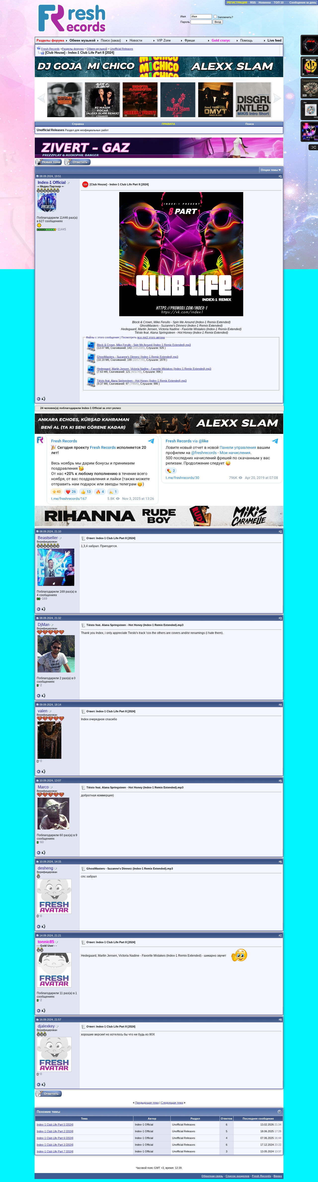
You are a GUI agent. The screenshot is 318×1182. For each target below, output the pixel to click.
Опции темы (269, 169)
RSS (253, 2)
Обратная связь (212, 1176)
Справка (78, 123)
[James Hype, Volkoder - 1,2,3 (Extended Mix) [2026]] (215, 116)
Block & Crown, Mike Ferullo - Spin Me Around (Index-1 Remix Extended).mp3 (144, 344)
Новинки (265, 2)
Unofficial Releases (121, 48)
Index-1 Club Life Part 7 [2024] (55, 1151)
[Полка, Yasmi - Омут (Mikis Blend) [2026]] (102, 116)
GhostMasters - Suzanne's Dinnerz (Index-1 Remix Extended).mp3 (137, 356)
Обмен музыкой (97, 48)
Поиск (249, 123)
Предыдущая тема (147, 1102)
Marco (43, 787)
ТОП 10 (278, 2)
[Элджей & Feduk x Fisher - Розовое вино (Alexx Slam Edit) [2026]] (64, 116)
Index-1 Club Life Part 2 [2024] (55, 1131)
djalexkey (46, 1026)
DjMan (43, 624)
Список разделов (237, 1176)
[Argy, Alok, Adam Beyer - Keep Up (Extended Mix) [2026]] (177, 116)
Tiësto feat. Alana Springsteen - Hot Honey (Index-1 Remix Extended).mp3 (142, 380)
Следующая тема (172, 1102)
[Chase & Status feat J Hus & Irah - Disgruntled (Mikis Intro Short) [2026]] (140, 116)
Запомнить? (225, 17)
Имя (183, 16)
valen (42, 711)
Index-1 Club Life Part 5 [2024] (55, 1124)
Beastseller (48, 538)
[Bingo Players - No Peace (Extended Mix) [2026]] (253, 116)
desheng (45, 868)
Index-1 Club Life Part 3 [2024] (55, 1144)
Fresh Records (50, 48)
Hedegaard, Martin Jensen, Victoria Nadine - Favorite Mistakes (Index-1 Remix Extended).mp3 (154, 368)
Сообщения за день (302, 2)
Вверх (278, 1176)
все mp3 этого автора (151, 337)
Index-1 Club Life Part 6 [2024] (55, 1137)
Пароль (185, 21)
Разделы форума (73, 48)
